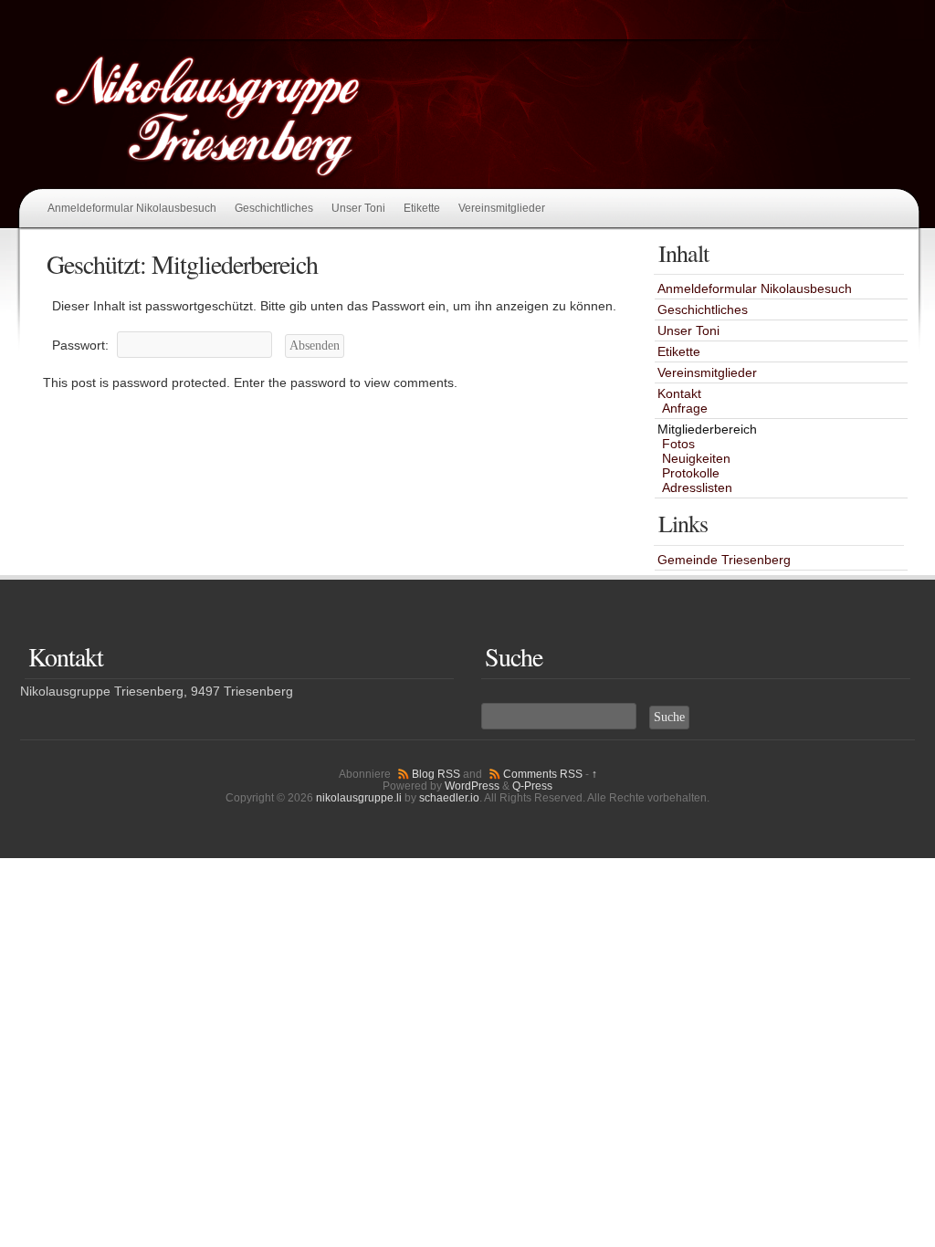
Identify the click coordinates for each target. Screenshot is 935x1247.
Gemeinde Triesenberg (724, 559)
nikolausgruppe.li (359, 797)
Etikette (422, 208)
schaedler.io (449, 797)
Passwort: (82, 345)
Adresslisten (697, 487)
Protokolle (691, 473)
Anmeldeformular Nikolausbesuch (131, 208)
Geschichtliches (274, 208)
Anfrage (685, 408)
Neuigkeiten (696, 458)
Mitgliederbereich (707, 429)
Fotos (678, 443)
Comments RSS (543, 774)
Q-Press (532, 785)
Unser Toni (358, 208)
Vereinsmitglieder (501, 208)
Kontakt (679, 393)
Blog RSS (436, 774)
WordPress (472, 785)
